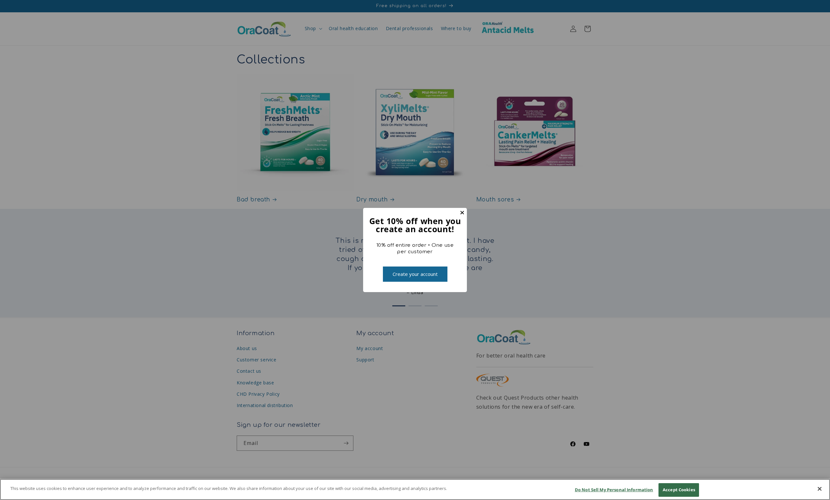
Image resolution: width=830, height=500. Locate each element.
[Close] (819, 489)
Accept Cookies (679, 490)
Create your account (415, 274)
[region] (415, 489)
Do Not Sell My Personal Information (614, 490)
